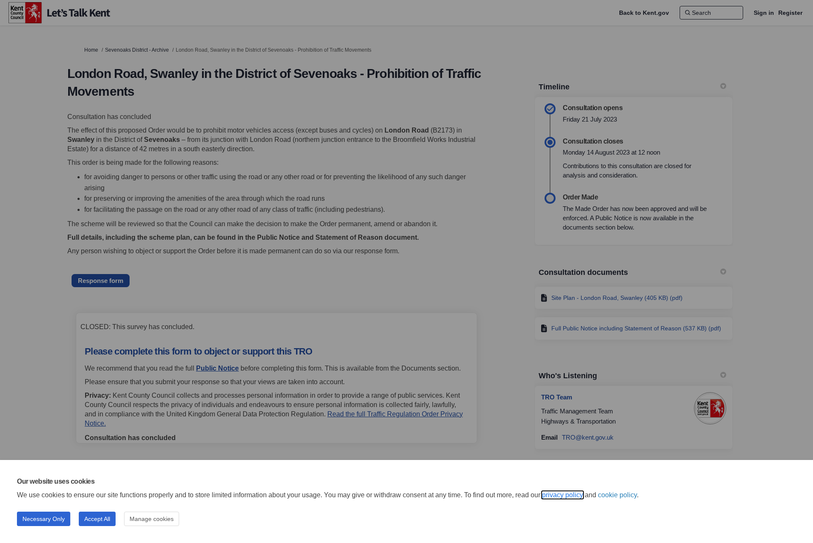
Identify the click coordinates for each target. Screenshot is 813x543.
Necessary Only (43, 518)
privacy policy (562, 495)
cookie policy (617, 495)
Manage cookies (152, 518)
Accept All (97, 518)
